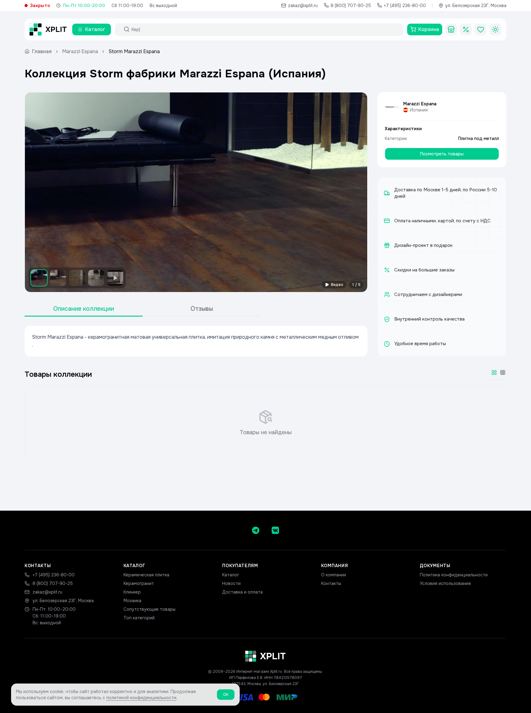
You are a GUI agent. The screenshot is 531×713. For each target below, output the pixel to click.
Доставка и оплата (242, 592)
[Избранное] (480, 29)
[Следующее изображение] (357, 192)
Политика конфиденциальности (454, 575)
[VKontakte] (275, 530)
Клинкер (132, 592)
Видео (337, 284)
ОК (225, 694)
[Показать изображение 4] (96, 277)
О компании (333, 575)
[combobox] (264, 29)
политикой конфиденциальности (141, 697)
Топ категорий (139, 618)
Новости (231, 583)
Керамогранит (139, 583)
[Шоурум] (451, 29)
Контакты (331, 583)
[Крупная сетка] (494, 372)
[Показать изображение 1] (39, 277)
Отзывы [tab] (202, 309)
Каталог (230, 575)
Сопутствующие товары (149, 609)
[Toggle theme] (495, 29)
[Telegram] (255, 530)
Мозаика (132, 600)
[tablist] (143, 309)
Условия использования (445, 583)
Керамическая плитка (146, 575)
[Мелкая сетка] (502, 372)
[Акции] (466, 29)
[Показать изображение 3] (77, 277)
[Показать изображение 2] (58, 277)
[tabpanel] (196, 341)
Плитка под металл (478, 138)
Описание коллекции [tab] (83, 309)
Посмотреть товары (442, 154)
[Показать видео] (115, 277)
